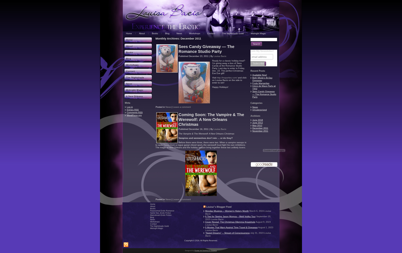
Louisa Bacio (220, 56)
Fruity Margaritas (260, 83)
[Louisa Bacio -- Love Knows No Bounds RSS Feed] (125, 244)
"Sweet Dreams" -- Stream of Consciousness (227, 233)
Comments (135, 112)
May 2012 (257, 125)
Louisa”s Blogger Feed (218, 206)
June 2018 (257, 120)
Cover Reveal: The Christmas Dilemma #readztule (230, 222)
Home (152, 204)
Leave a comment (182, 107)
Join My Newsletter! (262, 51)
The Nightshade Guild (159, 226)
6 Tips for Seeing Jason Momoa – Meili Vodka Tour (230, 216)
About (152, 206)
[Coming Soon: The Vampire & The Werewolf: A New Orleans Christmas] (167, 142)
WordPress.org (134, 115)
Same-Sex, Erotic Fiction (160, 213)
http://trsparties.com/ (227, 77)
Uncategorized (259, 110)
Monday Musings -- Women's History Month (227, 211)
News (168, 107)
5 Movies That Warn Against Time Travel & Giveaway (231, 227)
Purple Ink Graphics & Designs (206, 250)
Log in (130, 107)
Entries (133, 110)
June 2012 (257, 122)
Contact (153, 224)
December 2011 (260, 128)
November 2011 (260, 131)
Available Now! (259, 75)
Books (152, 209)
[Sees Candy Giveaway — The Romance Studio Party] (167, 71)
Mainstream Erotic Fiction (161, 215)
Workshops (155, 222)
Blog (152, 217)
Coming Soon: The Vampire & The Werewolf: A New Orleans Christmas (211, 119)
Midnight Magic (156, 228)
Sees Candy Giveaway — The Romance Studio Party (206, 49)
